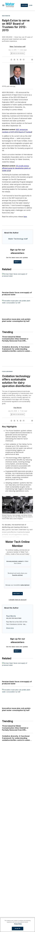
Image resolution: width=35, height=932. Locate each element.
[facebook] (11, 59)
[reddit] (20, 59)
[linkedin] (14, 59)
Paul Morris (17, 407)
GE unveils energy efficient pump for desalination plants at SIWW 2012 (16, 168)
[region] (17, 925)
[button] (3, 5)
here (25, 216)
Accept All (17, 928)
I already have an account (17, 599)
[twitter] (17, 59)
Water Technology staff (17, 46)
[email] (23, 59)
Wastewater (6, 15)
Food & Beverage (7, 371)
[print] (32, 59)
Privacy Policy (18, 923)
